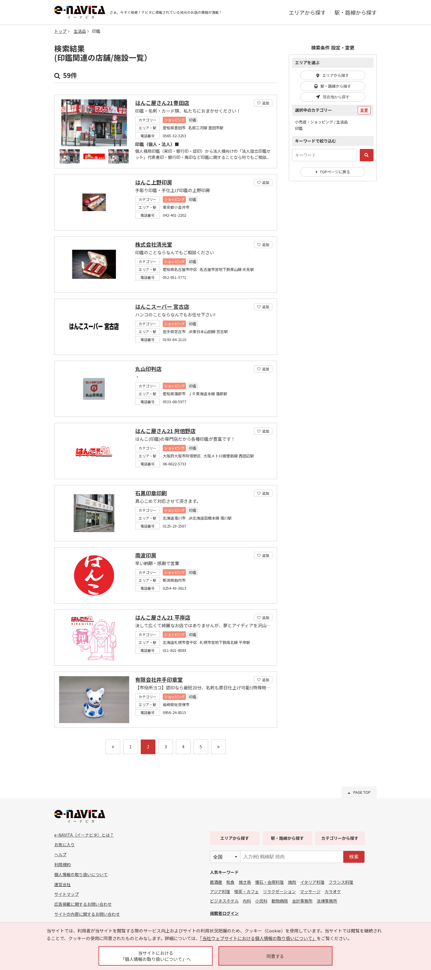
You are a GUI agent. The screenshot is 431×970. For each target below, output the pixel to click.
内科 (247, 901)
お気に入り (64, 844)
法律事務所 (327, 901)
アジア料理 (220, 891)
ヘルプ (60, 854)
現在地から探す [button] (336, 97)
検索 (354, 856)
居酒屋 (216, 882)
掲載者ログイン (224, 913)
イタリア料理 (312, 882)
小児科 (261, 901)
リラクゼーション (279, 891)
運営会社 (62, 884)
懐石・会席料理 (269, 882)
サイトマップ (66, 894)
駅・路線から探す (356, 12)
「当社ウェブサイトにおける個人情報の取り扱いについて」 (258, 938)
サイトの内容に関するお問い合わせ (87, 914)
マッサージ (310, 891)
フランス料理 (341, 882)
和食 (230, 882)
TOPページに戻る (335, 171)
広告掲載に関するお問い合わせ (83, 904)
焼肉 (292, 882)
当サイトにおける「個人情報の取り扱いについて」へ (156, 956)
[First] (113, 747)
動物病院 (280, 901)
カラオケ (333, 891)
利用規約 (62, 864)
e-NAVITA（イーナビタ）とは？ (84, 835)
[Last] (218, 747)
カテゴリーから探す (339, 838)
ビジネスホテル (224, 901)
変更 (364, 110)
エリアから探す (307, 12)
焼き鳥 (245, 882)
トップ (60, 31)
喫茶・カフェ (246, 891)
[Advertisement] (333, 281)
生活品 (80, 31)
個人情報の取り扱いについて (81, 874)
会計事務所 (302, 901)
